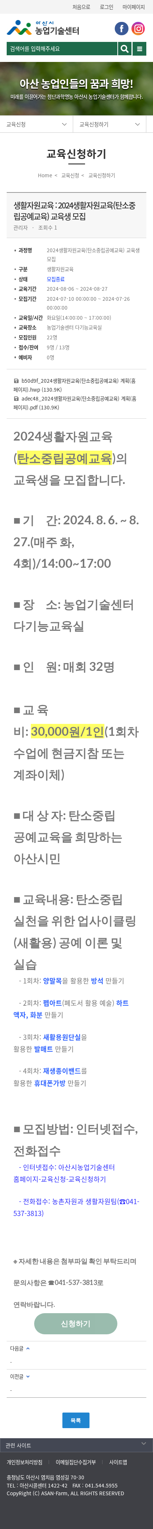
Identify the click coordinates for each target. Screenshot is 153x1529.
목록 (76, 1420)
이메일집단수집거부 (76, 1462)
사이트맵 (118, 1462)
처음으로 (81, 6)
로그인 (106, 6)
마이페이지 (134, 6)
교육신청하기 (93, 124)
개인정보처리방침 (24, 1462)
